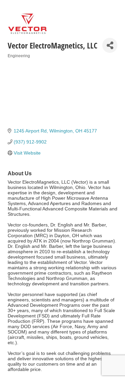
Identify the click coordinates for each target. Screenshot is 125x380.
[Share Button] (109, 45)
